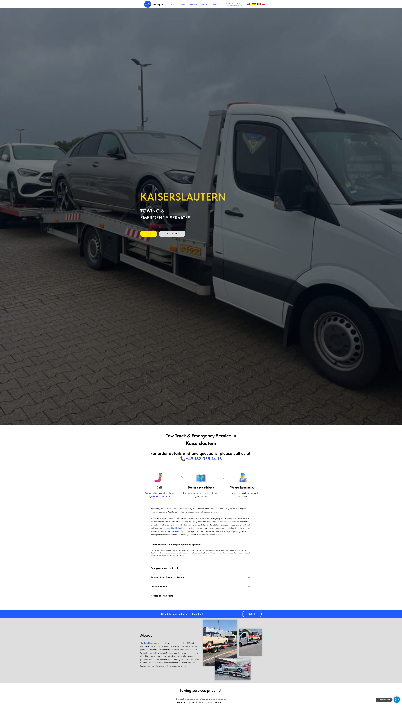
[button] (252, 614)
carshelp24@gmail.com (235, 5)
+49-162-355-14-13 (234, 3)
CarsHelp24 (157, 4)
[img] (147, 4)
